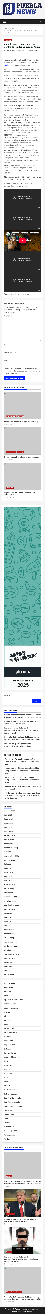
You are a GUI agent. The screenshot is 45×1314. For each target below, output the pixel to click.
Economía (8, 1041)
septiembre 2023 (11, 954)
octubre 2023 (9, 950)
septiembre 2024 (11, 905)
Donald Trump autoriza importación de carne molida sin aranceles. (22, 1203)
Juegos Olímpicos (12, 1057)
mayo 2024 (8, 921)
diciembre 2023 (10, 942)
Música (7, 1069)
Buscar (7, 695)
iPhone (19, 90)
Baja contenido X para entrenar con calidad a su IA (22, 476)
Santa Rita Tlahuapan (13, 1106)
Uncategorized (10, 1131)
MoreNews (16, 1312)
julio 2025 (8, 864)
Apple (6, 65)
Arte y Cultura (10, 1004)
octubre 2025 (9, 852)
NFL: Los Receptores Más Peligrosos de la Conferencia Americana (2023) (21, 761)
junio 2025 (8, 868)
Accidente (8, 987)
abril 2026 (8, 827)
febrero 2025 (9, 885)
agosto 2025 (9, 860)
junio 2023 (8, 966)
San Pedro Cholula (12, 1102)
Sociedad (8, 1110)
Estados (7, 1049)
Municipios (8, 1065)
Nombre (8, 344)
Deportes (8, 1037)
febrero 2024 (9, 934)
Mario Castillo (10, 50)
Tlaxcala (8, 1123)
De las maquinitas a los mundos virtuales (22, 441)
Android (12, 294)
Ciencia (7, 1020)
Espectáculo (9, 1045)
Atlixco (7, 1012)
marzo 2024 (9, 930)
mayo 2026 (8, 823)
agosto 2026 (9, 811)
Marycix (7, 759)
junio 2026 (8, 819)
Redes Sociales (10, 1090)
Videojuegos (9, 1135)
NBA (6, 1078)
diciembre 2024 (10, 893)
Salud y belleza (10, 1094)
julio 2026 (8, 815)
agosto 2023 (9, 958)
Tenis (6, 1119)
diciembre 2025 (10, 844)
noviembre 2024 (11, 897)
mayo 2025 (8, 872)
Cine (6, 1024)
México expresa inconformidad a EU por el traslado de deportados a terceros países (22, 1165)
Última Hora (9, 1127)
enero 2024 (9, 938)
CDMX (6, 1016)
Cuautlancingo (10, 1033)
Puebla (7, 1086)
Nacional (8, 1073)
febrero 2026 (9, 835)
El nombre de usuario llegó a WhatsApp (22, 405)
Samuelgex (9, 768)
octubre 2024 (10, 901)
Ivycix (6, 777)
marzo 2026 (9, 831)
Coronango (9, 1028)
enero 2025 (9, 889)
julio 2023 (8, 962)
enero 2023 (9, 975)
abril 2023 (8, 971)
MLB (6, 1061)
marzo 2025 (9, 880)
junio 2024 (8, 917)
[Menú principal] (4, 21)
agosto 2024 (9, 909)
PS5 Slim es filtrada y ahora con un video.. (22, 793)
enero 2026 (9, 840)
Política (7, 1082)
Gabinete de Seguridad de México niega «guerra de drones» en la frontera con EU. (22, 1280)
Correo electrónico (11, 352)
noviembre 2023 (11, 946)
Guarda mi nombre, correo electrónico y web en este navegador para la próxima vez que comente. (23, 370)
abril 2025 (8, 876)
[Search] (40, 22)
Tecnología (8, 40)
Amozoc (7, 992)
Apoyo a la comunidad (13, 1000)
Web (6, 360)
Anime (7, 996)
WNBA (7, 1139)
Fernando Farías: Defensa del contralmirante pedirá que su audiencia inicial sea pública (21, 730)
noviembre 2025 (11, 848)
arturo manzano (10, 416)
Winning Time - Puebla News (16, 786)
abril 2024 (8, 926)
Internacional (10, 1053)
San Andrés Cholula (12, 1098)
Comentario (9, 316)
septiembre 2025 (11, 856)
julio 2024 (8, 913)
